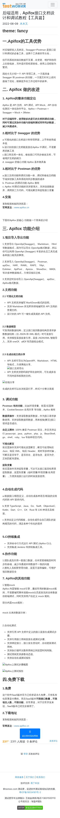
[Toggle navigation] (52, 4)
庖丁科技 (35, 783)
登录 (26, 753)
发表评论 (54, 741)
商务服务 (19, 777)
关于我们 (30, 777)
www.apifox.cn (21, 207)
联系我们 (40, 777)
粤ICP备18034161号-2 (30, 792)
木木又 (24, 23)
